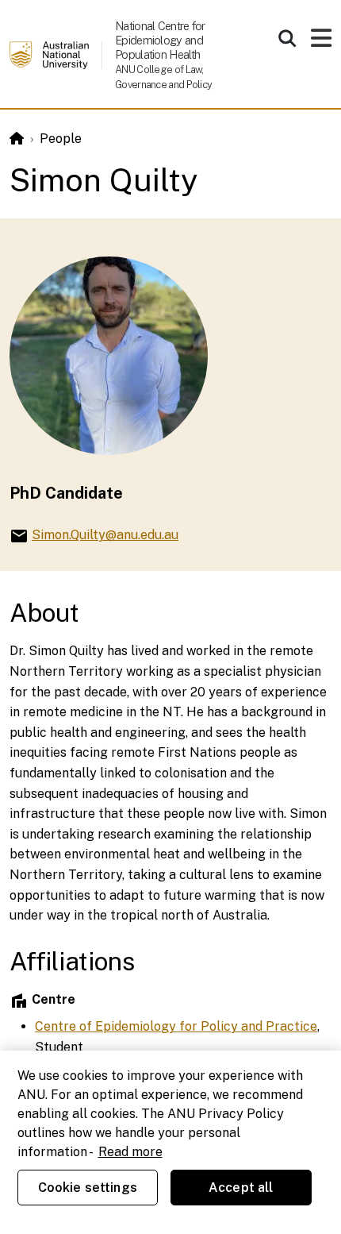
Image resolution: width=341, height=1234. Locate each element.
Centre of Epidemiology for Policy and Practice (176, 1026)
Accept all (241, 1187)
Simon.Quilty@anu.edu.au (105, 534)
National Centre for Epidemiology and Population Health (160, 40)
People (61, 138)
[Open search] (287, 38)
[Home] (17, 138)
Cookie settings (87, 1187)
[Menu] (321, 42)
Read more (130, 1151)
